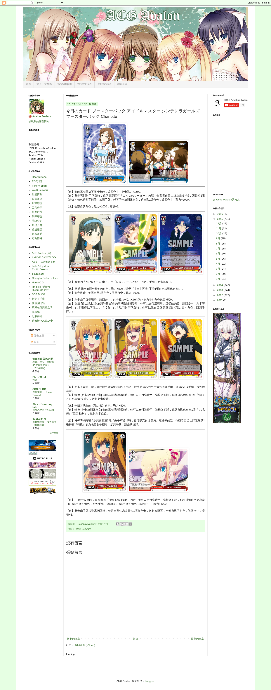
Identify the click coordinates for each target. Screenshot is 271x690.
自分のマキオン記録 (43, 410)
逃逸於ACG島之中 (42, 320)
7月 (218, 248)
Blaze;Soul (38, 273)
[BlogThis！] (122, 524)
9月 (218, 238)
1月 (218, 278)
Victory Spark (39, 185)
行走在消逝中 (39, 298)
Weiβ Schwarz (83, 529)
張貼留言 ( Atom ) (85, 645)
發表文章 (38, 335)
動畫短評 (37, 198)
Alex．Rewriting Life (43, 261)
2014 (220, 285)
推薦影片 (37, 211)
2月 (218, 273)
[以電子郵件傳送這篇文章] (117, 524)
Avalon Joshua (41, 116)
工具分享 (37, 207)
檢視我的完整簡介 (39, 121)
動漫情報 (37, 194)
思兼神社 (37, 316)
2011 (220, 300)
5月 (218, 258)
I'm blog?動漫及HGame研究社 (41, 288)
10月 (219, 233)
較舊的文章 (197, 638)
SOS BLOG (38, 294)
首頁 (28, 84)
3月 (218, 268)
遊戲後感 (37, 233)
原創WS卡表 (104, 84)
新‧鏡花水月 (39, 303)
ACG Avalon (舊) (41, 253)
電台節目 (37, 238)
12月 (219, 223)
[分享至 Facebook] (130, 524)
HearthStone (39, 176)
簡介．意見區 (44, 84)
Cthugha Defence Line (45, 278)
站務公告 (37, 225)
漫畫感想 (37, 216)
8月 (218, 243)
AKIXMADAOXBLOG (44, 257)
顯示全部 (54, 433)
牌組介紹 (37, 220)
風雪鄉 (36, 311)
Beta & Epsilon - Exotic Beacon (41, 268)
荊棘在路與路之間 (42, 307)
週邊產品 (37, 229)
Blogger (149, 680)
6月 (218, 253)
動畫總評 (37, 203)
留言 (36, 342)
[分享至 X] (126, 524)
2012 (220, 295)
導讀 (34, 380)
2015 (220, 219)
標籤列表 (122, 84)
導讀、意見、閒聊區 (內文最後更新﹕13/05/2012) (43, 365)
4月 (218, 263)
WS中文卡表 (84, 84)
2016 (220, 213)
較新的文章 (73, 638)
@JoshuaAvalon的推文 (226, 199)
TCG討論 (37, 181)
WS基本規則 (65, 84)
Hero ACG (38, 282)
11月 (219, 228)
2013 (220, 290)
